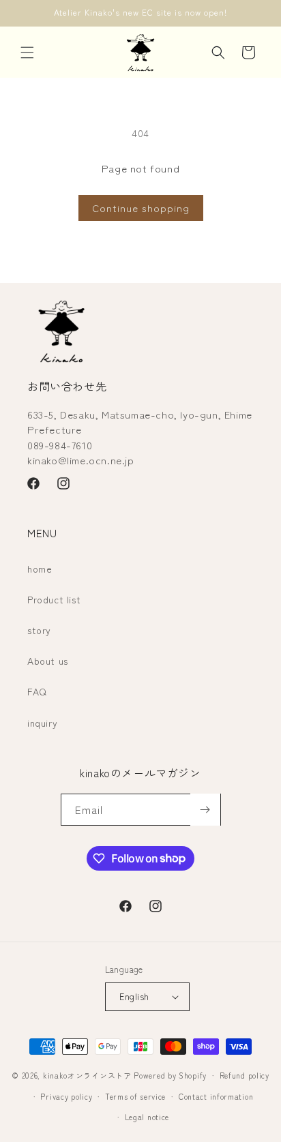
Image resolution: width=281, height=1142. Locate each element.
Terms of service (135, 1096)
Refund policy (244, 1075)
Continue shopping (141, 207)
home (39, 568)
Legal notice (147, 1116)
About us (47, 660)
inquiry (42, 723)
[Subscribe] (205, 810)
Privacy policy (66, 1096)
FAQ (37, 691)
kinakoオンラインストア (87, 1075)
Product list (53, 599)
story (39, 630)
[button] (27, 52)
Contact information (216, 1096)
